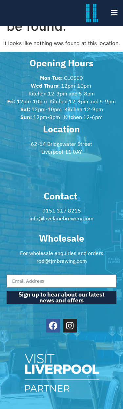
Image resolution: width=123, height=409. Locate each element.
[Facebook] (53, 325)
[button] (114, 13)
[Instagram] (70, 325)
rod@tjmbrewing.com (61, 261)
